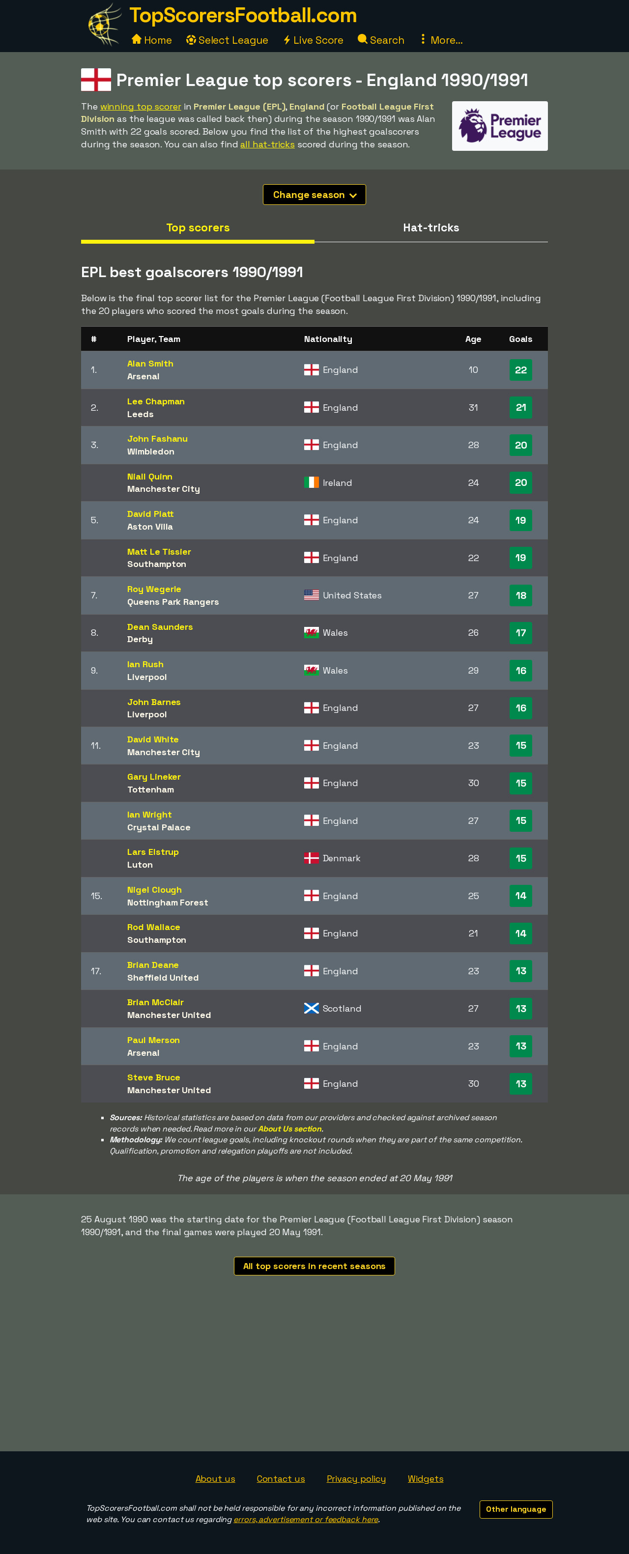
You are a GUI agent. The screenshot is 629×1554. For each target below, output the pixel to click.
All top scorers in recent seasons (314, 1265)
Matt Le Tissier (159, 551)
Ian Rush (145, 664)
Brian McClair (155, 1002)
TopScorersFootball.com (242, 15)
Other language (516, 1509)
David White (153, 739)
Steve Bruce (153, 1077)
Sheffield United (163, 977)
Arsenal (143, 376)
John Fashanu (157, 438)
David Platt (150, 513)
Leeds (140, 414)
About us (215, 1478)
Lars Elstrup (153, 851)
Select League (232, 40)
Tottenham (150, 789)
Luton (140, 864)
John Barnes (154, 701)
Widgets (425, 1478)
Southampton (156, 563)
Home (157, 40)
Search (386, 40)
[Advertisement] (314, 1377)
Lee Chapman (156, 401)
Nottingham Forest (167, 902)
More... (445, 40)
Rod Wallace (153, 926)
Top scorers (198, 227)
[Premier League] (500, 141)
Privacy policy (357, 1478)
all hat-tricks (267, 144)
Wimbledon (150, 451)
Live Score (317, 40)
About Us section (289, 1129)
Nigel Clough (154, 889)
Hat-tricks (431, 227)
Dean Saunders (160, 626)
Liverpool (147, 676)
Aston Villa (150, 526)
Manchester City (163, 488)
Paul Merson (153, 1039)
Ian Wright (149, 814)
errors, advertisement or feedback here (305, 1519)
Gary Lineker (154, 776)
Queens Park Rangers (173, 601)
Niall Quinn (149, 476)
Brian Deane (153, 964)
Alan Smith (150, 363)
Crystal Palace (159, 827)
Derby (140, 639)
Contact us (281, 1478)
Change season (310, 194)
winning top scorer (140, 106)
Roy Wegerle (154, 588)
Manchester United (169, 1014)
